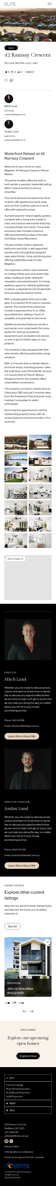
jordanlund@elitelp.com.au (15, 140)
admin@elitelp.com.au (16, 1135)
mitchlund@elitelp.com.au (15, 114)
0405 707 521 (9, 136)
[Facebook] (6, 1141)
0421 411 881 (9, 110)
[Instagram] (11, 1141)
